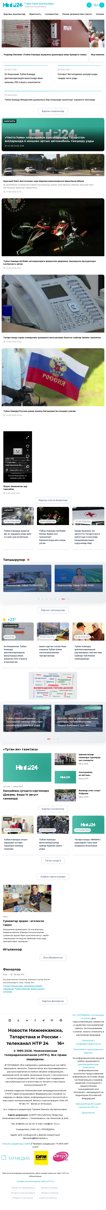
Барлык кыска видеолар (53, 500)
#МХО (5, 917)
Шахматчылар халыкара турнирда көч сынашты (89, 757)
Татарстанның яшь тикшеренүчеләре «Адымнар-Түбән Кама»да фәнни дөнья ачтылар (23, 989)
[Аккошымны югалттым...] (65, 777)
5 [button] (54, 598)
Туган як (6, 786)
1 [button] (38, 598)
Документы (88, 1112)
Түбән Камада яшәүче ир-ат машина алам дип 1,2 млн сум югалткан (17, 534)
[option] (14, 14)
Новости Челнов (50, 1193)
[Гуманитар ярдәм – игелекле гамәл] (27, 898)
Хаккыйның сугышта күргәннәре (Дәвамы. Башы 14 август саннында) (26, 794)
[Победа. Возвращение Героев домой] (53, 685)
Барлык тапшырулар (53, 610)
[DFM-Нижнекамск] (41, 1158)
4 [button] (50, 598)
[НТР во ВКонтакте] (27, 1020)
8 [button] (67, 598)
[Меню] (101, 5)
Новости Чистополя (23, 1198)
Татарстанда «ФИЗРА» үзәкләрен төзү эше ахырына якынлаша (88, 842)
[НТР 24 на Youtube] (18, 1020)
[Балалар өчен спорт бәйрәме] (65, 795)
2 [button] (42, 598)
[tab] (50, 43)
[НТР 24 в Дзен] (61, 1020)
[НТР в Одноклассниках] (35, 1020)
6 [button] (59, 598)
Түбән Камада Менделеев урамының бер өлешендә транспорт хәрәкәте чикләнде (50, 99)
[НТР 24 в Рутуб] (52, 1020)
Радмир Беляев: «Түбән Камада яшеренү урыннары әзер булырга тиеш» (45, 54)
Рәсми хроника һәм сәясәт (77, 14)
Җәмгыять (35, 14)
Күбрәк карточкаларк (53, 876)
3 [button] (46, 598)
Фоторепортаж (41, 708)
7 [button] (63, 598)
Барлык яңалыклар (14, 14)
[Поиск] (89, 5)
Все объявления (53, 957)
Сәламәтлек (52, 14)
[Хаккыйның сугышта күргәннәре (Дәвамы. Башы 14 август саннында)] (27, 767)
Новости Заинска (48, 1198)
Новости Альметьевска (23, 1193)
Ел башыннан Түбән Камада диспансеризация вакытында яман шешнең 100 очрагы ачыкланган (24, 78)
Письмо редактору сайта (16, 1143)
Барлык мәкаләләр (53, 809)
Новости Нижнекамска (24, 1188)
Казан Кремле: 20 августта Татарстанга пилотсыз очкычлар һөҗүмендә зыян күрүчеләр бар (87, 537)
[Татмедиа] (16, 1157)
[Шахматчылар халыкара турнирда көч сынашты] (65, 759)
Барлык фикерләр (53, 1001)
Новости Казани (50, 1188)
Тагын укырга (53, 860)
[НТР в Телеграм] (43, 1020)
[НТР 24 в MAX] (10, 1020)
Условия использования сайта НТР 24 (35, 1181)
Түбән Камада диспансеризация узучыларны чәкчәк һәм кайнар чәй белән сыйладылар (88, 652)
